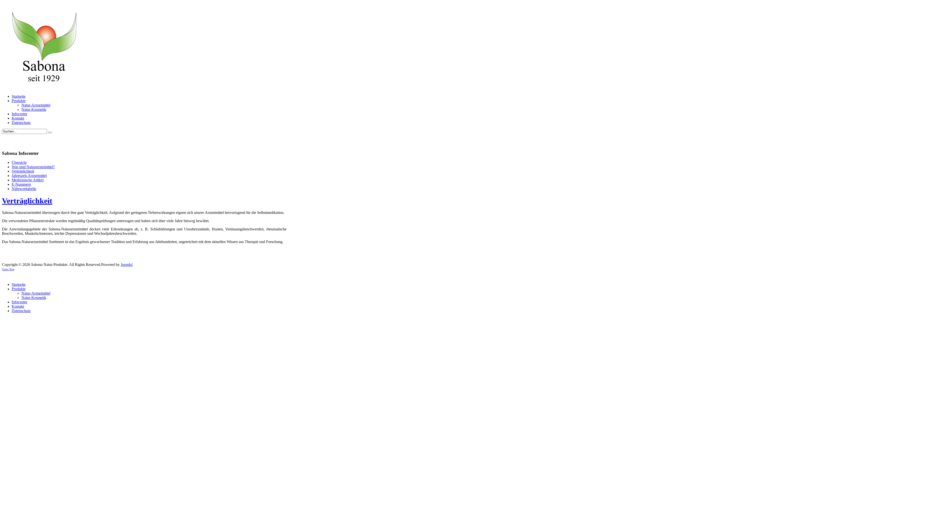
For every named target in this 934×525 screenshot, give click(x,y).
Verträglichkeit (23, 171)
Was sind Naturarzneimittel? (33, 167)
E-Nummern (21, 184)
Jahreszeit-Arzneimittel (29, 176)
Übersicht (19, 162)
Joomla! (127, 264)
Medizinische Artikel (28, 180)
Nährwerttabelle (24, 189)
